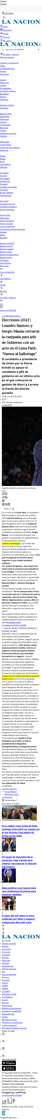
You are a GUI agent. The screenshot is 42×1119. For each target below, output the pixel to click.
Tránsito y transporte (9, 63)
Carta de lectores (7, 226)
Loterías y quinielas (8, 187)
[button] (21, 177)
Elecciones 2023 (12, 794)
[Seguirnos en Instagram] (3, 1049)
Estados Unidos (7, 105)
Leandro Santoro (9, 789)
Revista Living (6, 252)
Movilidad (4, 94)
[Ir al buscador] (4, 17)
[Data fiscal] (3, 1114)
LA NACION (7, 316)
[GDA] (8, 1104)
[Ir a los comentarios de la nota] (6, 493)
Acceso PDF (5, 215)
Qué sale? (4, 201)
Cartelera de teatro (8, 206)
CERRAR (3, 1)
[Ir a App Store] (9, 1070)
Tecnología (5, 178)
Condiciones (7, 1095)
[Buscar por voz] (38, 49)
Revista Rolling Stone (9, 254)
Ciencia (3, 130)
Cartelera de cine (7, 204)
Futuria (3, 80)
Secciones (7, 30)
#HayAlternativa (14, 622)
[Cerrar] (39, 44)
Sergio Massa (11, 791)
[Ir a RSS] (3, 1056)
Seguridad (4, 116)
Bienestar (4, 128)
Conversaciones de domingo (12, 229)
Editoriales (4, 142)
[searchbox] (20, 49)
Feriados (4, 184)
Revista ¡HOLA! (6, 246)
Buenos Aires (6, 113)
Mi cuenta (7, 40)
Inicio (5, 26)
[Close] (3, 925)
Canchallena (5, 164)
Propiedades (5, 88)
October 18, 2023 (9, 631)
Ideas (2, 235)
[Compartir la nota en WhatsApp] (6, 497)
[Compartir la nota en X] (6, 504)
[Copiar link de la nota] (3, 501)
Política (16, 316)
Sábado (3, 232)
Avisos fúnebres (7, 221)
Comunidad (5, 125)
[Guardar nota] (3, 493)
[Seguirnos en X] (3, 1042)
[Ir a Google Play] (9, 1064)
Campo (3, 85)
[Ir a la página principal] (21, 23)
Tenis (2, 161)
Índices (3, 97)
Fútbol (3, 156)
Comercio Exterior (8, 91)
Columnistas (5, 144)
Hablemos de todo (8, 133)
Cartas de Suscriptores (10, 147)
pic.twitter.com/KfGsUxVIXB (14, 625)
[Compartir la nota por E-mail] (8, 504)
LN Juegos (4, 173)
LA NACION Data (7, 68)
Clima (2, 66)
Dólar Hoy (4, 82)
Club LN (6, 37)
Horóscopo (5, 181)
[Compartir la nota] (3, 497)
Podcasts (4, 190)
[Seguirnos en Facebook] (3, 1034)
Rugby (3, 159)
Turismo (3, 175)
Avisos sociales (6, 223)
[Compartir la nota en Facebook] (3, 504)
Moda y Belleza (6, 192)
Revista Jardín (6, 257)
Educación (4, 119)
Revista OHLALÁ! (7, 243)
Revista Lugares (7, 249)
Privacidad (17, 1095)
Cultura (3, 122)
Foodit (5, 33)
